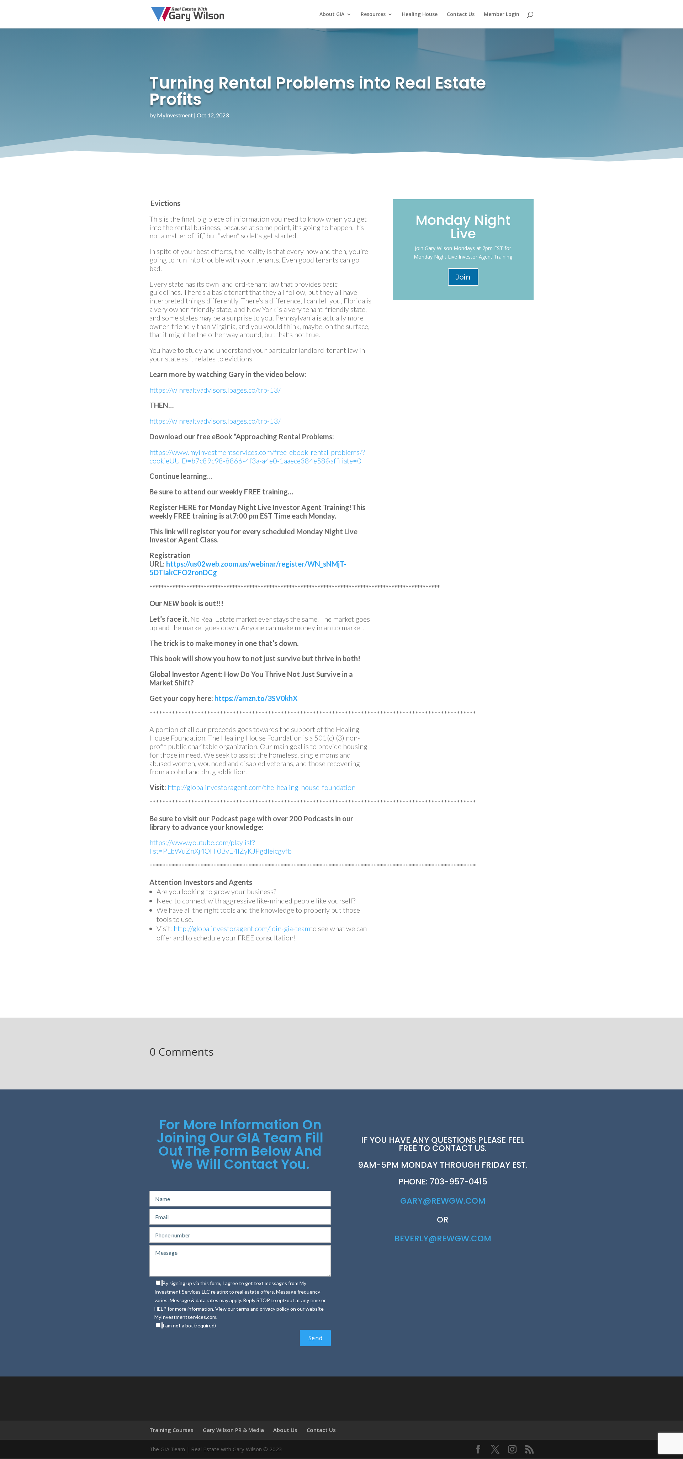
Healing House (420, 14)
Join (463, 277)
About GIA (331, 14)
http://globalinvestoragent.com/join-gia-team (242, 928)
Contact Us (461, 14)
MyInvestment (175, 115)
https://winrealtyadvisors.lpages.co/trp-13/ (215, 390)
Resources (373, 14)
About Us (285, 1429)
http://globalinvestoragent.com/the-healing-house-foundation (261, 787)
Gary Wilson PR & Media (233, 1429)
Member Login (501, 14)
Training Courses (171, 1429)
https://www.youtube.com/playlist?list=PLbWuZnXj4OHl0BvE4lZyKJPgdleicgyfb (220, 846)
